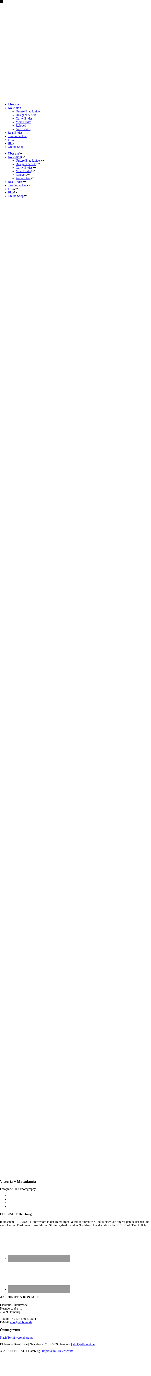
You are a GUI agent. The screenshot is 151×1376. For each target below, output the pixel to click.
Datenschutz (65, 1351)
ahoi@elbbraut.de (21, 1322)
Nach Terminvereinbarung (16, 1337)
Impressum (49, 1351)
